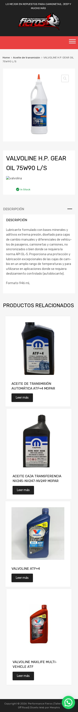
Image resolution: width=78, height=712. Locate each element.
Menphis (55, 707)
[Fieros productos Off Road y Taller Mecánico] (39, 30)
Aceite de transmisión (26, 57)
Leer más (22, 397)
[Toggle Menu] (72, 42)
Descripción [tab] (13, 209)
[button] (65, 78)
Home (6, 57)
